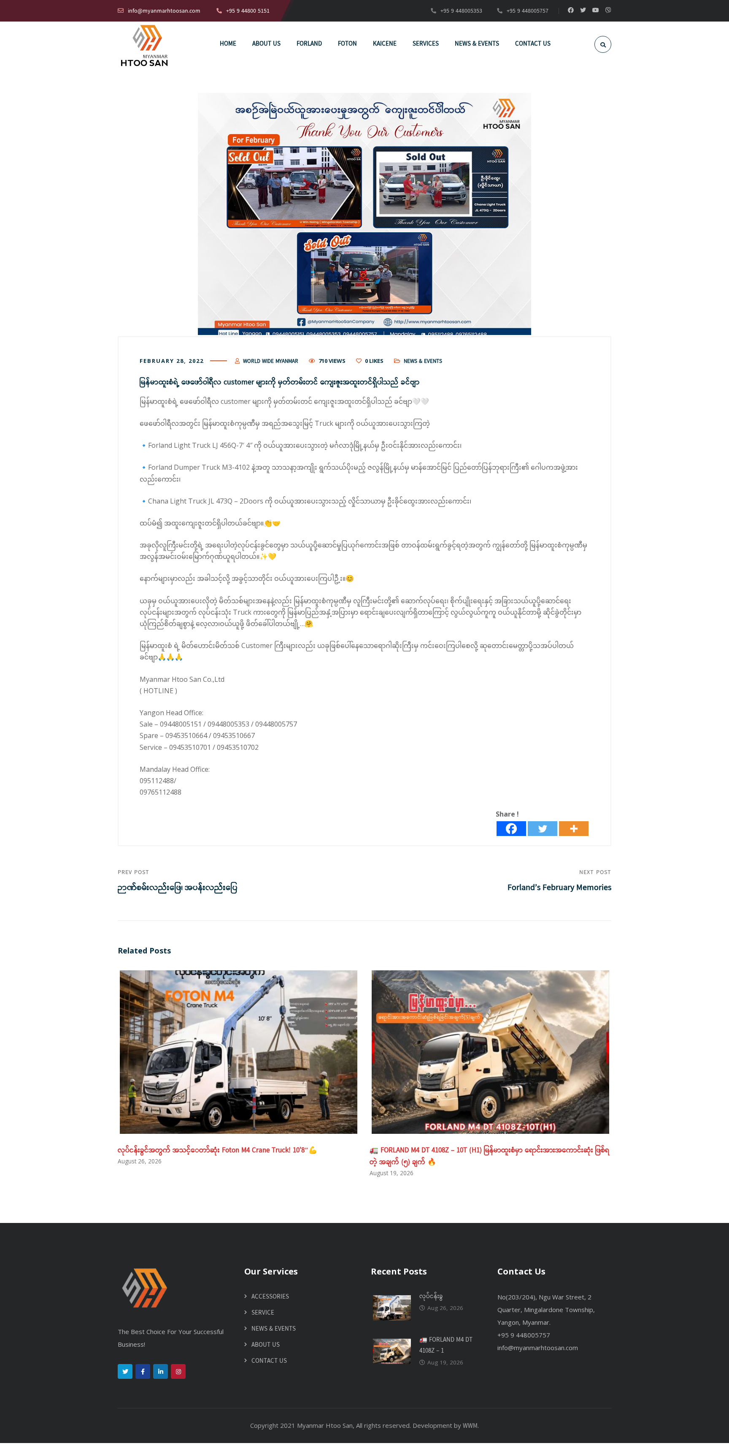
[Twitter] (542, 828)
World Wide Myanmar (270, 361)
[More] (574, 828)
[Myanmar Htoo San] (144, 46)
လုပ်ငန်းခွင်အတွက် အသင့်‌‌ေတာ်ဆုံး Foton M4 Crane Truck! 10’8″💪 (217, 1150)
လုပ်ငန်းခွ (431, 1296)
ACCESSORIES (270, 1297)
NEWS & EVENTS (423, 361)
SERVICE (262, 1313)
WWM (470, 1426)
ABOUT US (265, 1345)
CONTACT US (269, 1361)
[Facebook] (511, 828)
